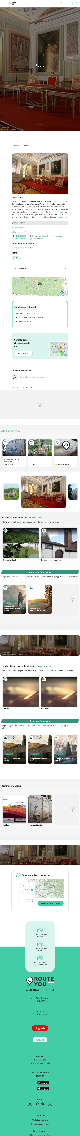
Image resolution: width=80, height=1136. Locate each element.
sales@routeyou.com (40, 1124)
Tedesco (39, 239)
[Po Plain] (14, 809)
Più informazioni (18, 228)
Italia (15, 135)
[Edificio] (21, 692)
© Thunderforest (48, 295)
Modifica (26, 145)
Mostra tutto (35, 517)
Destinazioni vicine (23, 321)
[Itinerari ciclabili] (21, 543)
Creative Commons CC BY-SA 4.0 (18, 129)
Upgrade (40, 1028)
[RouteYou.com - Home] (11, 3)
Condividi (16, 145)
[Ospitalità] (59, 692)
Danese (50, 236)
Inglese (14, 239)
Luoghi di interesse (7, 135)
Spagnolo (31, 239)
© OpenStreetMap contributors (60, 295)
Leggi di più (63, 217)
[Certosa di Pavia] (40, 809)
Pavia (19, 135)
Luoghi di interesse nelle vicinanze (29, 317)
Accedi (40, 1039)
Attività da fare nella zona (26, 313)
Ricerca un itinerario (42, 1012)
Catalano (42, 236)
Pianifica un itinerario (42, 999)
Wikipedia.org (21, 222)
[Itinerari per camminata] (59, 543)
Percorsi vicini (23, 353)
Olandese (22, 239)
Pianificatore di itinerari (50, 903)
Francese (58, 236)
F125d (7, 127)
